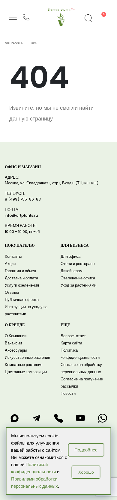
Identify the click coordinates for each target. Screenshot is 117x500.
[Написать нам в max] (14, 418)
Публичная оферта (22, 299)
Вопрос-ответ (73, 336)
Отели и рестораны (78, 263)
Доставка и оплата (21, 278)
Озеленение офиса (78, 278)
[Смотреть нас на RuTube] (80, 418)
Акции (10, 263)
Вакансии (13, 343)
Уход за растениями (78, 285)
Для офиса (70, 256)
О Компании (15, 336)
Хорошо (86, 472)
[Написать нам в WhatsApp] (102, 418)
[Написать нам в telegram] (36, 418)
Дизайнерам (71, 271)
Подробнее (86, 449)
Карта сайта (71, 343)
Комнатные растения (23, 365)
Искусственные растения (27, 357)
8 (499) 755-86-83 (23, 199)
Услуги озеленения (22, 285)
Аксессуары (16, 350)
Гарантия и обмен (20, 271)
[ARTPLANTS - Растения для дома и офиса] (61, 9)
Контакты (13, 256)
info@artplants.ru (21, 215)
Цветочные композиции (26, 372)
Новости (68, 393)
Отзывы (12, 292)
